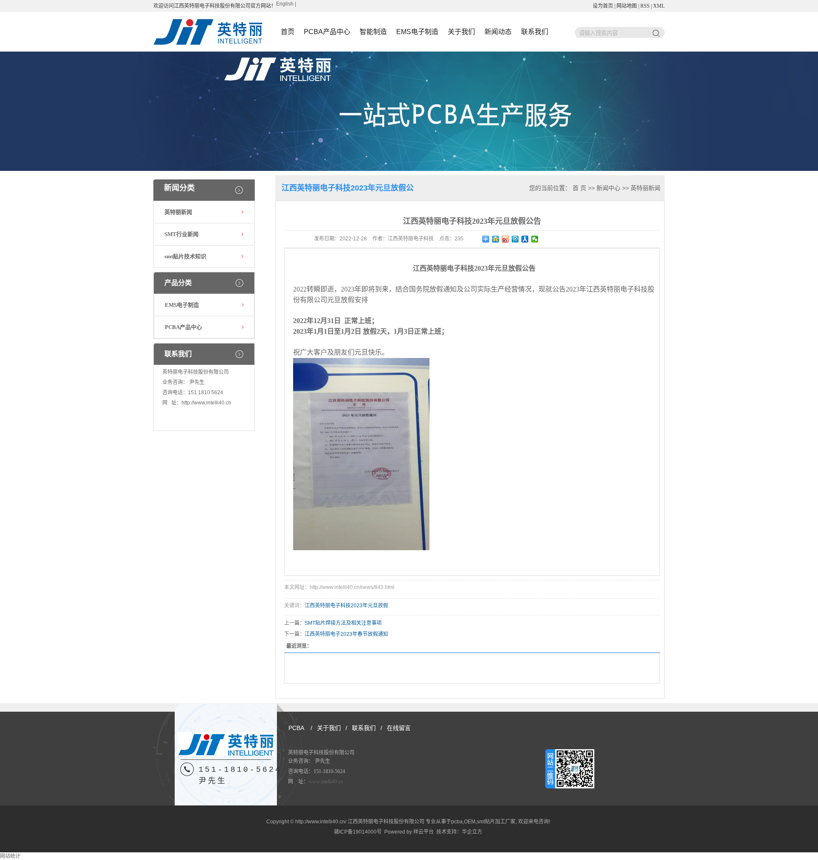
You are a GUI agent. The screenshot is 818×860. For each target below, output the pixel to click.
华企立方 (472, 832)
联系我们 (534, 31)
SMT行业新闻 (181, 234)
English (285, 4)
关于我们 (461, 31)
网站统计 (10, 856)
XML (659, 6)
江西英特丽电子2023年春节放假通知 (346, 634)
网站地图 (626, 6)
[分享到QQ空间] (495, 239)
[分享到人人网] (525, 239)
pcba (457, 822)
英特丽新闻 (178, 212)
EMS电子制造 (417, 31)
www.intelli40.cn (325, 782)
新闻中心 (608, 188)
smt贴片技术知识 (185, 256)
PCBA (296, 727)
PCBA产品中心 (327, 31)
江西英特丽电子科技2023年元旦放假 (346, 606)
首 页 (579, 188)
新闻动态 (498, 31)
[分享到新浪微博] (505, 239)
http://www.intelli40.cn (206, 403)
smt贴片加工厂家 (496, 822)
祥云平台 (423, 832)
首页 (287, 31)
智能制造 (373, 31)
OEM (469, 822)
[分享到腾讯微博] (515, 239)
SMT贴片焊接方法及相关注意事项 (343, 623)
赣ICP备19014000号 (358, 832)
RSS (645, 6)
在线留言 (399, 727)
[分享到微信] (535, 239)
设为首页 (603, 6)
